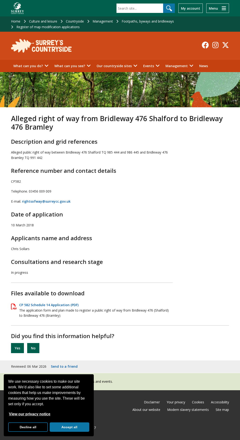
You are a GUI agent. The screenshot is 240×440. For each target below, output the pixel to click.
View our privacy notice (29, 414)
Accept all (69, 427)
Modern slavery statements (188, 409)
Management (103, 21)
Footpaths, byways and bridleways (148, 21)
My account (190, 8)
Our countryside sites (114, 66)
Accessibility (220, 402)
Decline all (28, 427)
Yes (17, 348)
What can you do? (28, 66)
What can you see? (69, 66)
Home (15, 21)
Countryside (75, 21)
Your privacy (176, 402)
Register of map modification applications (48, 27)
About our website (146, 409)
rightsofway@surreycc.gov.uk (46, 201)
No (33, 348)
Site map (222, 409)
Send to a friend (64, 366)
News (203, 66)
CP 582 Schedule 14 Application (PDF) (49, 305)
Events (148, 66)
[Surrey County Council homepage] (17, 8)
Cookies (198, 402)
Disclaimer (152, 402)
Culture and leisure (43, 21)
